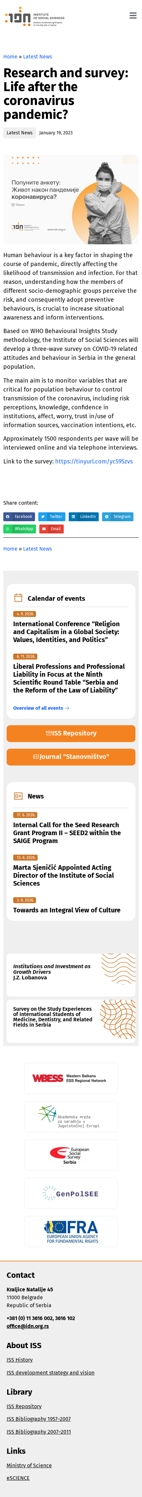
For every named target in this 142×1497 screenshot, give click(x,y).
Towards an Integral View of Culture (67, 910)
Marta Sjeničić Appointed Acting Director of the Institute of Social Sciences (63, 875)
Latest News (37, 56)
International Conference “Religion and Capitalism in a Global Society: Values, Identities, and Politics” (66, 632)
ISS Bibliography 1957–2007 (39, 1419)
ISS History (20, 1360)
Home (10, 56)
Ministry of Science (29, 1465)
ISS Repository (24, 1406)
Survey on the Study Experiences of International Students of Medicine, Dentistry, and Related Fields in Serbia (52, 1017)
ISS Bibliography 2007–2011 (39, 1432)
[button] (19, 516)
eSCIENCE (18, 1478)
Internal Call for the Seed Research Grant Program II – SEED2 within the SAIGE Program (67, 833)
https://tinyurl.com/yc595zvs (94, 461)
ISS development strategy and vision (50, 1373)
